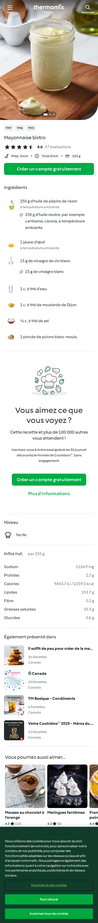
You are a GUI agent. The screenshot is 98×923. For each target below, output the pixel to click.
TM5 (31, 128)
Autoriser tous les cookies (49, 914)
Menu (10, 12)
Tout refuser (49, 899)
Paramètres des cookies (49, 885)
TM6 (20, 128)
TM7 (9, 128)
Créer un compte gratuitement (49, 169)
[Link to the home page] (49, 9)
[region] (49, 875)
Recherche (87, 12)
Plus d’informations (49, 493)
